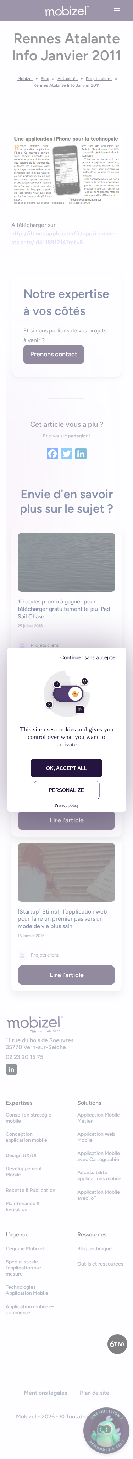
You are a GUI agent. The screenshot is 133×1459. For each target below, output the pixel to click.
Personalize (66, 790)
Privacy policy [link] (67, 805)
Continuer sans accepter (88, 657)
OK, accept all (66, 768)
